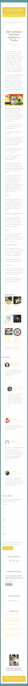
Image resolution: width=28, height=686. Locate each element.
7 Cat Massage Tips (16, 324)
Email (4, 526)
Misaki (12, 419)
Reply (6, 381)
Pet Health (14, 347)
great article (16, 190)
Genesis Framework (9, 679)
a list (21, 117)
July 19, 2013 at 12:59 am (17, 473)
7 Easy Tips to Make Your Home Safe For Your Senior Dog (9, 339)
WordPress (17, 679)
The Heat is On (17, 305)
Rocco (18, 347)
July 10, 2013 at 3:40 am (17, 420)
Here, (6, 124)
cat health (13, 348)
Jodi (12, 441)
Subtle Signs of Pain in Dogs (8, 324)
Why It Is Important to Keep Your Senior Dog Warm (8, 309)
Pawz (17, 272)
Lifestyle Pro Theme (17, 678)
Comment (5, 504)
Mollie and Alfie (8, 378)
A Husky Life (14, 10)
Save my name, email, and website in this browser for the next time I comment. (12, 543)
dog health (17, 348)
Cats (11, 347)
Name (4, 519)
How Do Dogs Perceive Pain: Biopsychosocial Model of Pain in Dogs (17, 340)
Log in (21, 679)
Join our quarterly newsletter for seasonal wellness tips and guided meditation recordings (14, 577)
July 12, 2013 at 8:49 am (17, 442)
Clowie (12, 471)
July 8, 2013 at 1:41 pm (16, 365)
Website (4, 533)
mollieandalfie (14, 363)
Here (9, 124)
